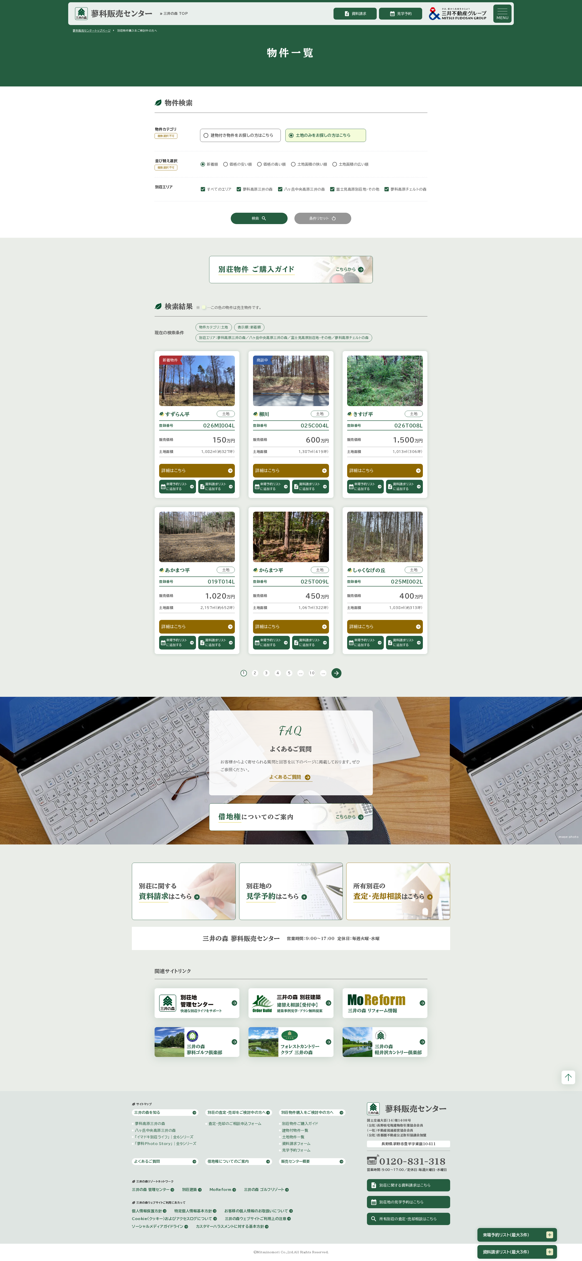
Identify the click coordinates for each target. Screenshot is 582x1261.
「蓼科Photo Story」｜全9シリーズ (165, 1143)
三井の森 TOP (173, 13)
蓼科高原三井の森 (258, 189)
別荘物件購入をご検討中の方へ (307, 1112)
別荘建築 (189, 1189)
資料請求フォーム (296, 1143)
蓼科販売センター (122, 14)
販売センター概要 (295, 1161)
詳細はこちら (173, 470)
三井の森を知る (147, 1112)
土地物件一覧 (293, 1137)
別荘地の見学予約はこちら (397, 1202)
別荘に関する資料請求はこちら (400, 1185)
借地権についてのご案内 (228, 1161)
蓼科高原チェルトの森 (408, 189)
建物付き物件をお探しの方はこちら (242, 135)
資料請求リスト (506, 1252)
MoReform (220, 1189)
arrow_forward (336, 673)
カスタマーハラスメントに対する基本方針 (230, 1226)
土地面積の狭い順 (312, 164)
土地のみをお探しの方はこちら (323, 135)
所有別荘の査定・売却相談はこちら (403, 1219)
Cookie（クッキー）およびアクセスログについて (172, 1219)
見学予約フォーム (296, 1150)
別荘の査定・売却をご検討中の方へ (237, 1112)
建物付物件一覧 (295, 1130)
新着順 (212, 164)
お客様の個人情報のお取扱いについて (256, 1211)
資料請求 (355, 14)
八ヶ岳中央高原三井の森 (304, 189)
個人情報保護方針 (147, 1211)
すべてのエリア (219, 189)
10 (311, 673)
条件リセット (322, 218)
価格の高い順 (274, 164)
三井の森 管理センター (151, 1189)
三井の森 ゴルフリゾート (264, 1189)
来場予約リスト (506, 1235)
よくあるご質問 (147, 1161)
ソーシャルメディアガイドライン (157, 1226)
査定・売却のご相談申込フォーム (234, 1123)
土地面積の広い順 (354, 164)
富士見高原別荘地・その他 (357, 189)
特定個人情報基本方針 (193, 1211)
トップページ (91, 30)
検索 (259, 218)
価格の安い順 (241, 164)
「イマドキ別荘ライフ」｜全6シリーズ (164, 1137)
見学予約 (400, 14)
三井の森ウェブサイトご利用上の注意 (255, 1219)
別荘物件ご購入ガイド (300, 1123)
